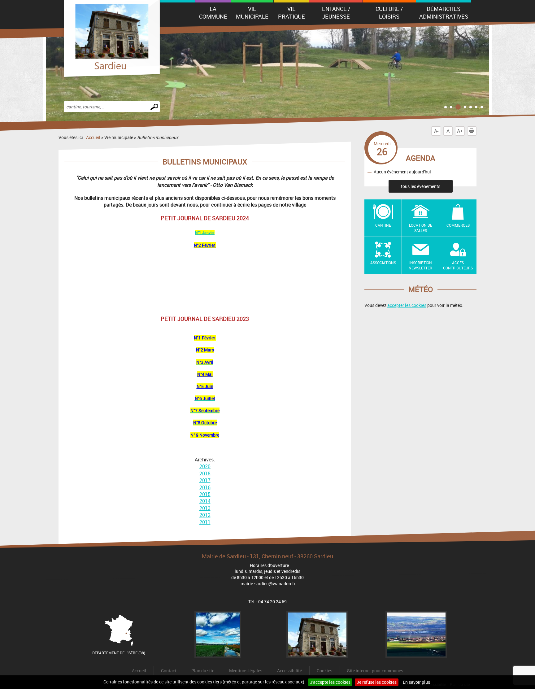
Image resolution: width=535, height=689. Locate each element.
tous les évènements (420, 186)
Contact (168, 671)
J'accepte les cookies (330, 682)
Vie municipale (252, 12)
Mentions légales (245, 671)
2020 (205, 466)
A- (436, 131)
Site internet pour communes (375, 671)
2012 (205, 515)
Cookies (324, 671)
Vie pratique (291, 12)
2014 (205, 501)
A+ (460, 131)
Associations (383, 262)
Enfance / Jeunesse (336, 12)
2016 (205, 487)
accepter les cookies (406, 305)
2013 (205, 508)
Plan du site (202, 671)
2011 (205, 522)
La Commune (213, 12)
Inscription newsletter (420, 265)
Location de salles (420, 228)
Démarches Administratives (443, 12)
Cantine (383, 225)
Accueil (93, 137)
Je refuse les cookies (377, 682)
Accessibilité (289, 671)
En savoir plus (416, 682)
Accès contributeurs (458, 265)
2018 (205, 473)
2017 (205, 480)
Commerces (458, 225)
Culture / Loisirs (389, 12)
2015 (205, 494)
